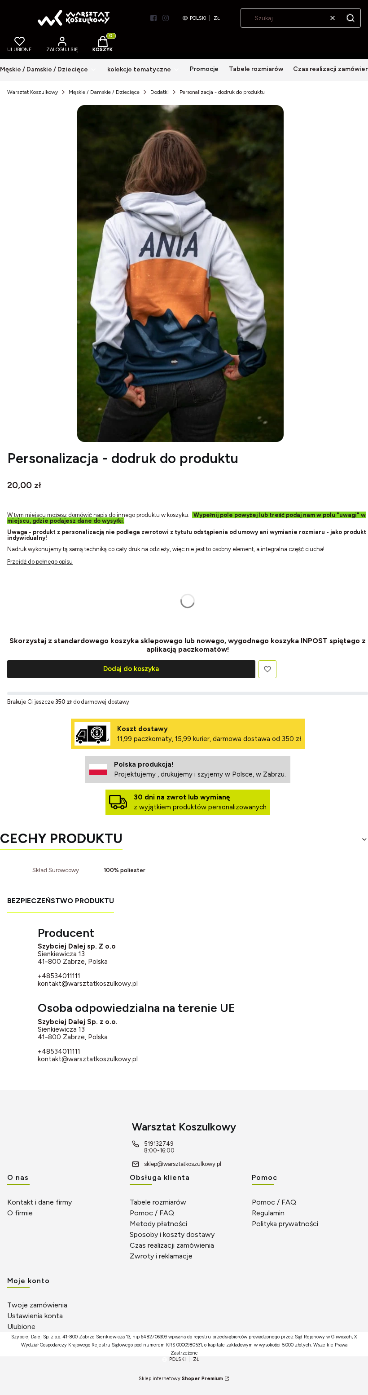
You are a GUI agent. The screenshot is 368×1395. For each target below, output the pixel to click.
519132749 (159, 1143)
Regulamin (268, 1213)
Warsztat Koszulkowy (32, 92)
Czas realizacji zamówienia (172, 1245)
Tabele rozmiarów (158, 1202)
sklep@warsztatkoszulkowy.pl (182, 1164)
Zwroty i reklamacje (161, 1256)
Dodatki (159, 92)
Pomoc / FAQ (152, 1213)
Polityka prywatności (285, 1223)
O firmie (20, 1213)
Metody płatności (158, 1223)
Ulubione (21, 1326)
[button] (350, 18)
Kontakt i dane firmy (39, 1202)
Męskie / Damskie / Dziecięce (104, 92)
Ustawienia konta (35, 1315)
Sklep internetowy (181, 1379)
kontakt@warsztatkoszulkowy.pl (88, 984)
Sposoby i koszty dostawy (172, 1234)
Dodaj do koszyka (131, 669)
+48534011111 (59, 976)
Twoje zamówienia (37, 1305)
